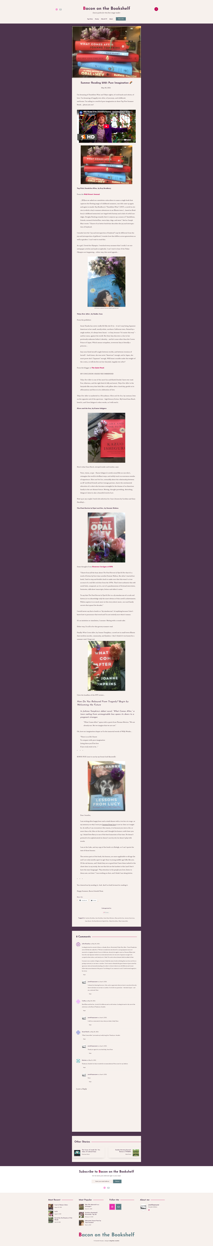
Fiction (107, 912)
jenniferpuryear (93, 981)
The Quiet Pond (98, 368)
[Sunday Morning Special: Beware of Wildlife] (124, 1152)
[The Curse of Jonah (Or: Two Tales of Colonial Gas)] (88, 1152)
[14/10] (50, 1213)
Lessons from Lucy (129, 918)
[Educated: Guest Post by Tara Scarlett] (81, 1222)
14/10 (56, 1211)
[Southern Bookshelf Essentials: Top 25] (81, 1214)
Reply (84, 974)
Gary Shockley (99, 918)
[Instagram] (56, 9)
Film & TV (104, 19)
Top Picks (90, 19)
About (111, 19)
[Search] (156, 9)
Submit (117, 1181)
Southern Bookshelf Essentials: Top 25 (91, 1213)
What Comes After (123, 921)
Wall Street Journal (92, 194)
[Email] (60, 9)
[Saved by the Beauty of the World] (50, 1220)
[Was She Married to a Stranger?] (81, 1206)
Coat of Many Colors (61, 1205)
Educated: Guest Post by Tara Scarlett (93, 1221)
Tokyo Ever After (113, 921)
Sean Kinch (88, 921)
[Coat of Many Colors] (50, 1206)
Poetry (97, 19)
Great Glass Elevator (109, 918)
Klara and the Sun (119, 918)
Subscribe (121, 19)
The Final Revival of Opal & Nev (100, 921)
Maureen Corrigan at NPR (102, 567)
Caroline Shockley (90, 918)
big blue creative (114, 1241)
